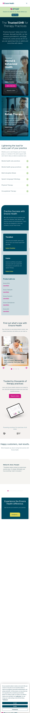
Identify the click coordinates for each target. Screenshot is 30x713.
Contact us (15, 514)
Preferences (15, 709)
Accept (15, 703)
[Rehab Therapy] (15, 121)
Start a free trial (11, 86)
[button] (11, 369)
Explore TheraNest (10, 248)
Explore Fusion (9, 271)
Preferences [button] (5, 699)
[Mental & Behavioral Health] (15, 74)
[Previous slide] (3, 368)
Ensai (24, 36)
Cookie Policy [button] (18, 696)
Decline (15, 706)
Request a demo (11, 90)
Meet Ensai (15, 15)
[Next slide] (26, 368)
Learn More (6, 285)
